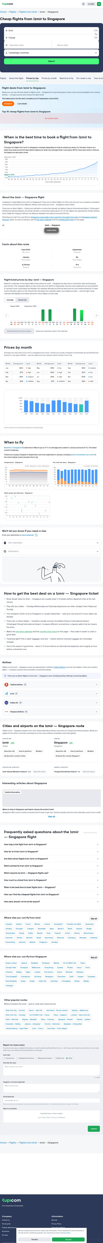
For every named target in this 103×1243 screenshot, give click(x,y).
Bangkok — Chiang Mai (73, 1024)
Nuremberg (10, 942)
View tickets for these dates (19, 331)
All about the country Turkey (14, 756)
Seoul (79, 967)
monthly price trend (48, 631)
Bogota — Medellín (29, 1019)
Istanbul (9, 924)
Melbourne (36, 967)
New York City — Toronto (15, 1010)
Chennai (9, 972)
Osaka (32, 981)
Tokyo (82, 963)
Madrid (32, 942)
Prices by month (49, 78)
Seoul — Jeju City (35, 1010)
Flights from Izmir (28, 11)
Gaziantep (89, 924)
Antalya (9, 929)
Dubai (23, 981)
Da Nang (37, 976)
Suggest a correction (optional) (13, 1082)
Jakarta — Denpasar (32, 1024)
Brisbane (79, 972)
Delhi (71, 976)
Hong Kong (48, 967)
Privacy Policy (56, 1224)
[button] (11, 316)
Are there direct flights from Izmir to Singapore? (26, 858)
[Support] (83, 4)
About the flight (16, 78)
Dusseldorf (58, 924)
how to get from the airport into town (63, 217)
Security (54, 1220)
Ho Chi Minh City (69, 963)
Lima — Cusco (37, 1028)
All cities (5, 1235)
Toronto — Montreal (52, 1024)
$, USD (91, 4)
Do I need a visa (83, 78)
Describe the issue (9, 1063)
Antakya (54, 942)
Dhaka (77, 981)
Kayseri (79, 929)
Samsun (22, 942)
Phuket (70, 967)
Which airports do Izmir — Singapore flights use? (26, 873)
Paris (48, 933)
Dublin (30, 933)
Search (51, 61)
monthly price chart (66, 220)
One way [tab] (10, 300)
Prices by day (32, 78)
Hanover (9, 938)
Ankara (19, 924)
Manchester (88, 933)
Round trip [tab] (22, 300)
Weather (39, 751)
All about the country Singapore (68, 756)
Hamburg (71, 938)
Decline (35, 1239)
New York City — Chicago (15, 1015)
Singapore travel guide (40, 217)
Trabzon (58, 933)
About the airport (39, 772)
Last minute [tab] (22, 104)
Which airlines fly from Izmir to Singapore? (23, 866)
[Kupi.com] (7, 4)
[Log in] (99, 4)
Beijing (19, 972)
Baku (52, 929)
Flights (12, 11)
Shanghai (24, 967)
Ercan (28, 924)
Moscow (60, 938)
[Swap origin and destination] (96, 34)
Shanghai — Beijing (13, 1024)
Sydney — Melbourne (80, 1010)
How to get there (25, 751)
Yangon (81, 976)
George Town (11, 967)
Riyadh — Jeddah (83, 1019)
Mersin (37, 924)
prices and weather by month (82, 455)
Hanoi (59, 972)
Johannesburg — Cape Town (17, 1028)
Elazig (21, 933)
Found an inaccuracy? (90, 832)
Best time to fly (66, 78)
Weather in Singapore (12, 448)
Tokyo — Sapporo (60, 1015)
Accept (68, 1239)
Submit (94, 1129)
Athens (77, 933)
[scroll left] (6, 315)
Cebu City (42, 981)
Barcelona (49, 938)
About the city (9, 751)
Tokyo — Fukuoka (47, 1019)
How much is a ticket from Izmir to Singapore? (25, 880)
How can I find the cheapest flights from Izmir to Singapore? (31, 894)
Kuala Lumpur (11, 963)
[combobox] (51, 543)
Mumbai (69, 972)
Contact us (6, 1220)
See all (94, 918)
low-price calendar (44, 220)
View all (51, 816)
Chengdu (9, 985)
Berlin (70, 929)
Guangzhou (25, 976)
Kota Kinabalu (11, 981)
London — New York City (80, 1015)
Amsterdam (10, 933)
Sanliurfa (93, 938)
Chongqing (66, 981)
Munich (61, 929)
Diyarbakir (42, 929)
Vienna (19, 938)
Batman (29, 938)
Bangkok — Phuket (65, 1019)
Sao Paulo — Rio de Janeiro (57, 1010)
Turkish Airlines (59, 667)
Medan (86, 981)
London (47, 924)
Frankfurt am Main (74, 924)
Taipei (28, 972)
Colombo (54, 981)
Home (3, 11)
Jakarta (24, 963)
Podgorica (43, 942)
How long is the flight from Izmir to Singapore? (25, 844)
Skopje (89, 929)
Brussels (83, 938)
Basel (39, 938)
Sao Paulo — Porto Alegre (57, 1028)
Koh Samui (48, 972)
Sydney (60, 967)
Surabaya (91, 976)
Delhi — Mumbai (12, 1019)
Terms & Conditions (58, 1228)
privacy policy (65, 1233)
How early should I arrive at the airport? (22, 901)
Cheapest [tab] (8, 104)
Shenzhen (61, 976)
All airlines (5, 1231)
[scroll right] (96, 315)
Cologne (30, 929)
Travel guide (6, 1224)
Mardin (40, 933)
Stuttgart (19, 929)
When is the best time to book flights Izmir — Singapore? (30, 887)
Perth (87, 967)
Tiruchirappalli (11, 976)
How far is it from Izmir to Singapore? (21, 851)
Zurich (67, 933)
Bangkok (34, 963)
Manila (56, 963)
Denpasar (46, 963)
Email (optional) (8, 1097)
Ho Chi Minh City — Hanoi (39, 1015)
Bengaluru (49, 976)
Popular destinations (9, 1228)
